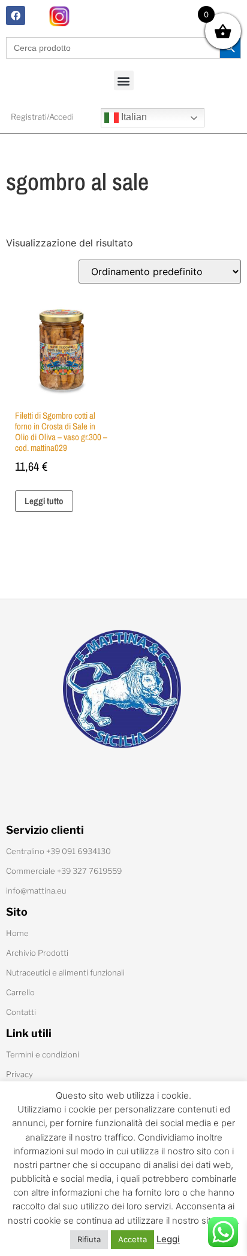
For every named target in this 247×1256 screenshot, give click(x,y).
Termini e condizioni (42, 1054)
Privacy (19, 1074)
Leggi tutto (44, 501)
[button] (124, 80)
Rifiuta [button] (89, 1239)
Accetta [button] (132, 1239)
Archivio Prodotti (37, 953)
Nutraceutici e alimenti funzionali (65, 972)
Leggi (168, 1239)
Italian (133, 117)
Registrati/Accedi (42, 116)
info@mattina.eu (36, 890)
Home (17, 933)
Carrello (20, 992)
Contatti (21, 1012)
